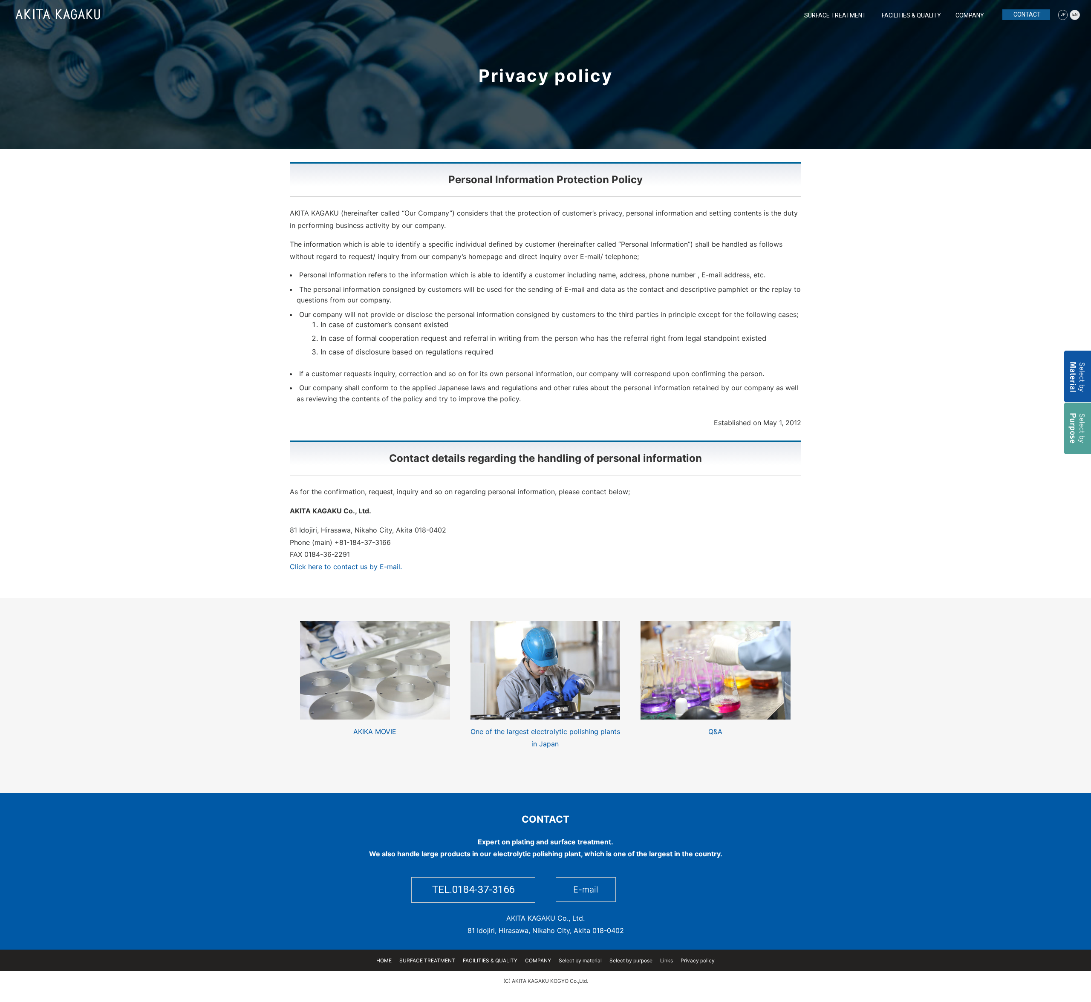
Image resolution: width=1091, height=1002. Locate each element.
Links (666, 960)
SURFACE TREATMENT (835, 15)
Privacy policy (698, 960)
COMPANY (969, 15)
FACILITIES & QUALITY (911, 15)
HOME (384, 960)
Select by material (580, 960)
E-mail (585, 889)
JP (1063, 14)
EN (1075, 14)
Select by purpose (630, 960)
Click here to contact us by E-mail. (346, 566)
